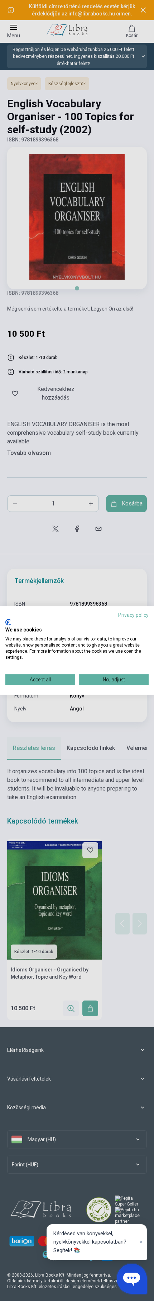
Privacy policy (133, 615)
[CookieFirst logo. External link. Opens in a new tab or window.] (8, 622)
